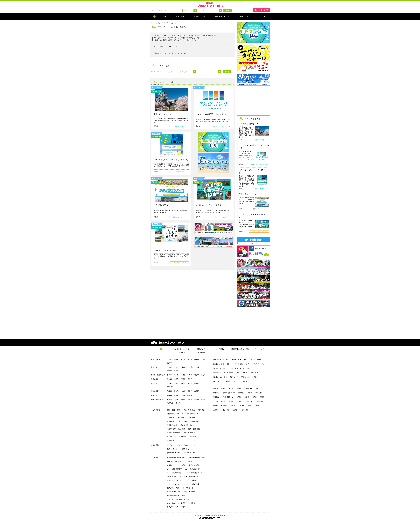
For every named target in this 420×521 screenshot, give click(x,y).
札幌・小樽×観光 (189, 433)
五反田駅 (216, 397)
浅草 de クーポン (190, 445)
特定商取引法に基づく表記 (239, 349)
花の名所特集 (171, 476)
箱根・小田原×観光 (173, 410)
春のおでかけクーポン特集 (176, 507)
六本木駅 (216, 393)
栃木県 (169, 370)
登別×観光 (182, 436)
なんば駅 (241, 406)
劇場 (248, 368)
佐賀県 (176, 399)
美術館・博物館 (255, 359)
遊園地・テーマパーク (239, 359)
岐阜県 (176, 379)
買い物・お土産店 (219, 368)
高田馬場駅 (248, 388)
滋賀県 (189, 383)
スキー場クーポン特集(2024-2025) (179, 499)
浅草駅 (254, 397)
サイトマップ (259, 349)
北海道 (169, 359)
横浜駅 (223, 401)
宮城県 (189, 359)
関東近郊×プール (192, 414)
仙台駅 (215, 410)
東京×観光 (201, 410)
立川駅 (215, 401)
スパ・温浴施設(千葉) (192, 469)
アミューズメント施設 (249, 377)
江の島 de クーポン (173, 445)
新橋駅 (250, 393)
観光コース (234, 377)
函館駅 (234, 410)
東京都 (169, 367)
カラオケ (236, 381)
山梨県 (196, 375)
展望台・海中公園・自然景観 (223, 372)
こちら (165, 53)
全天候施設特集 (194, 465)
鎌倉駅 (239, 401)
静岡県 (183, 379)
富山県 (176, 375)
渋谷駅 (223, 388)
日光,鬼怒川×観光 (186, 425)
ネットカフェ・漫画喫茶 (221, 381)
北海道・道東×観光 (173, 433)
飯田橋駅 (241, 393)
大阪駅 (233, 406)
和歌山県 (170, 387)
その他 (245, 381)
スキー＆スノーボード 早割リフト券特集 (181, 503)
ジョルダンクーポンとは (180, 349)
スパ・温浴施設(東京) (174, 469)
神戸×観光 (180, 417)
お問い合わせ (200, 352)
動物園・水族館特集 (174, 461)
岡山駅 (258, 406)
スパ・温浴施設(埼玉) (194, 473)
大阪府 (169, 383)
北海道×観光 (183, 421)
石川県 (183, 375)
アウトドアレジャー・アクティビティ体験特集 (183, 484)
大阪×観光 (170, 417)
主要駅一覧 (244, 410)
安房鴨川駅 (248, 401)
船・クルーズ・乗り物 (235, 364)
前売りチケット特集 (174, 492)
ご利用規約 (220, 349)
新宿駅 (231, 388)
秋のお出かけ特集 (173, 488)
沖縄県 (177, 403)
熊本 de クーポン (190, 453)
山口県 (196, 391)
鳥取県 (169, 391)
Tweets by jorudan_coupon (254, 243)
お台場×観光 (171, 421)
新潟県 (169, 375)
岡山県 (183, 391)
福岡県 (169, 399)
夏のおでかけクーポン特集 (176, 458)
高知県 (183, 395)
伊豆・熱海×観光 (189, 410)
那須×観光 (191, 417)
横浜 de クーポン (188, 449)
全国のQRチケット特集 (197, 458)
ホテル (248, 364)
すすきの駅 (225, 410)
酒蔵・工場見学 (241, 372)
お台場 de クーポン (173, 453)
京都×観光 (170, 440)
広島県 (189, 391)
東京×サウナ (171, 436)
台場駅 (239, 397)
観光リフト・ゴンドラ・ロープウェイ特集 (181, 480)
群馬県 (176, 370)
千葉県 (191, 367)
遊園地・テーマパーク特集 (176, 465)
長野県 (203, 375)
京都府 (183, 383)
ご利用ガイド (200, 349)
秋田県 (196, 359)
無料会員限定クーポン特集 (176, 495)
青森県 (176, 359)
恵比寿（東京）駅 (229, 393)
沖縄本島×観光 (196, 421)
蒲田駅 (262, 397)
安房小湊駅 (259, 401)
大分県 (196, 399)
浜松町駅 (259, 393)
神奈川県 (177, 367)
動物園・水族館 (218, 364)
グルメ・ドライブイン (236, 368)
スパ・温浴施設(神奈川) (175, 473)
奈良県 (196, 383)
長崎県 (183, 399)
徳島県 (189, 395)
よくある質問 (180, 352)
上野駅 (247, 397)
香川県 (169, 395)
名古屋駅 (224, 406)
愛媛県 (176, 395)
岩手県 (183, 359)
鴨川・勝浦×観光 (194, 429)
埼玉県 (184, 367)
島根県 (176, 391)
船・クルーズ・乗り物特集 (189, 476)
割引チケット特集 (190, 492)
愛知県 (169, 379)
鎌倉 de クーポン (173, 449)
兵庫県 (176, 383)
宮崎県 (203, 399)
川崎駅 (231, 401)
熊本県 (189, 399)
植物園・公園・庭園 (220, 377)
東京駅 (215, 388)
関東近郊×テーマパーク (175, 414)
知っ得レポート (188, 488)
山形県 (203, 359)
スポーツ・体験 (259, 364)
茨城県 (198, 367)
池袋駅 (239, 388)
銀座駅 (258, 388)
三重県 (189, 379)
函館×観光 (192, 436)
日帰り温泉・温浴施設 (221, 359)
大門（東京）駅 (228, 397)
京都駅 (250, 406)
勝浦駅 (215, 406)
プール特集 (188, 461)
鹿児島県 (170, 403)
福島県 (169, 363)
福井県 (189, 375)
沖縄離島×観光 (172, 425)
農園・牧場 (254, 372)
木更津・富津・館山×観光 (176, 429)
